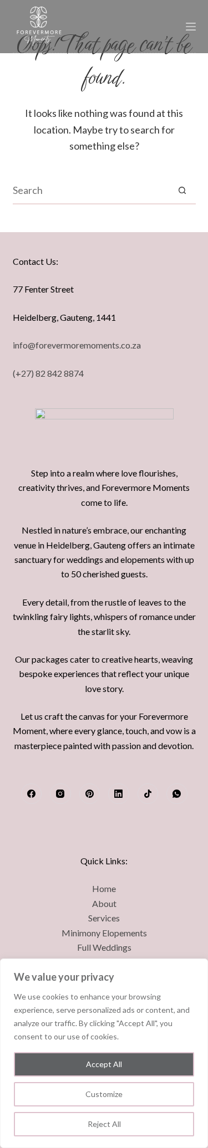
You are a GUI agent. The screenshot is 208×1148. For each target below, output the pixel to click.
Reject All (104, 1124)
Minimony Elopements (104, 932)
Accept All (104, 1064)
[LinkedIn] (118, 793)
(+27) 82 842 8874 (48, 373)
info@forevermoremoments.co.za (77, 345)
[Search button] (182, 190)
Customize (104, 1094)
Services (104, 918)
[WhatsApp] (176, 793)
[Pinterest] (89, 793)
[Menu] (191, 27)
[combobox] (91, 190)
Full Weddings (104, 947)
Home (104, 888)
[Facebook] (31, 793)
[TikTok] (148, 793)
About (104, 903)
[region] (104, 1053)
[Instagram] (60, 793)
